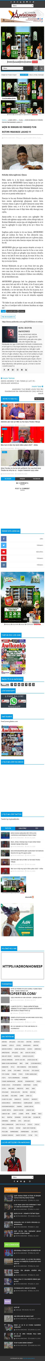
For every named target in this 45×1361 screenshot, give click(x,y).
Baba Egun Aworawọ (9, 1063)
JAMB (21, 1096)
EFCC (13, 1067)
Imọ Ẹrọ (11, 1088)
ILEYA (4, 1088)
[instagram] (17, 2)
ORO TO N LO (20, 1124)
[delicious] (33, 2)
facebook (36, 479)
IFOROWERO (17, 1085)
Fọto (4, 1078)
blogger (8, 479)
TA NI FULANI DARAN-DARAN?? (23, 1343)
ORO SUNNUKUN (7, 1124)
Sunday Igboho (7, 1135)
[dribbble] (30, 2)
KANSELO (18, 1099)
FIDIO (21, 1074)
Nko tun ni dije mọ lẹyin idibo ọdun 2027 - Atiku (19, 445)
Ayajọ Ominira (7, 1060)
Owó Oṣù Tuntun (29, 1128)
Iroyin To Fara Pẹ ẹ (10, 399)
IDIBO (39, 1081)
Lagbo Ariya (10, 75)
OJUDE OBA (27, 1117)
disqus (22, 479)
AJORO (30, 1049)
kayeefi (26, 1099)
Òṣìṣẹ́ (18, 1128)
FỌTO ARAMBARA (14, 1078)
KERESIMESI (6, 1103)
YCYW (30, 1135)
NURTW (9, 1117)
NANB (34, 1114)
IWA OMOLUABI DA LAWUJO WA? (24, 1316)
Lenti (14, 1114)
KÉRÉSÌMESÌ (17, 1103)
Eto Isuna (5, 1074)
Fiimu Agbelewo (31, 1074)
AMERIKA (38, 1049)
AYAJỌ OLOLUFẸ (28, 1056)
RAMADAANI (25, 1131)
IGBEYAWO (27, 1085)
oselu (30, 1124)
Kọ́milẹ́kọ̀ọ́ (28, 1103)
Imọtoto (20, 1088)
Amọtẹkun (5, 1052)
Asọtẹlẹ (17, 1056)
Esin (3, 1070)
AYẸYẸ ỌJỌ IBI (32, 1060)
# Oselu (21, 311)
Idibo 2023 (6, 1085)
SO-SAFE (35, 1131)
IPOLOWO (5, 1092)
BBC (21, 1063)
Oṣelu (11, 1045)
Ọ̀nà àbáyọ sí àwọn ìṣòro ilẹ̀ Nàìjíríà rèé (27, 1250)
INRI (33, 1088)
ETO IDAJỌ (35, 1070)
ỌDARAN (17, 1117)
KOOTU (37, 1103)
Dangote (5, 1067)
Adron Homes (7, 1049)
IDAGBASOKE (29, 1081)
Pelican (5, 1131)
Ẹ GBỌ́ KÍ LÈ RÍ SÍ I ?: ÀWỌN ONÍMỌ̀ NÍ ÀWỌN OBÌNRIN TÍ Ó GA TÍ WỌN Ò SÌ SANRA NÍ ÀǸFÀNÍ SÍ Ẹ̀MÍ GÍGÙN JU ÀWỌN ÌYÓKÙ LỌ (26, 1009)
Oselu (21, 120)
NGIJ (40, 1114)
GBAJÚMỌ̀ (22, 828)
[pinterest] (24, 2)
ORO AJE (27, 1121)
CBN (26, 1063)
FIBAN (14, 1074)
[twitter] (14, 2)
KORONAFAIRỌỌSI (8, 1106)
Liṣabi (21, 1114)
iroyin (25, 1092)
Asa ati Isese (30, 1052)
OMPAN (13, 1121)
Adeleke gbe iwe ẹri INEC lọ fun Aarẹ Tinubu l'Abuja (20, 422)
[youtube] (21, 2)
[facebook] (11, 2)
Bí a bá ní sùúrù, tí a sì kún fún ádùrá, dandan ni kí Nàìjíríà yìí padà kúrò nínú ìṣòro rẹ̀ (27, 1261)
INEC (27, 1088)
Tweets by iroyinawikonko (10, 819)
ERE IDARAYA (33, 1067)
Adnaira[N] (28, 897)
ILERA (35, 1085)
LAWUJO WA (6, 1114)
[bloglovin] (27, 2)
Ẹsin (9, 1070)
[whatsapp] (27, 1181)
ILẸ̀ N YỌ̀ (16, 1307)
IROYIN (5, 405)
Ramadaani (14, 1131)
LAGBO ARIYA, (32, 138)
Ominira (5, 1121)
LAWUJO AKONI (19, 1110)
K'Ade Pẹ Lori (7, 1099)
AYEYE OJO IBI (20, 1060)
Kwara (4, 1045)
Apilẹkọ (12, 1042)
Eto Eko (21, 1042)
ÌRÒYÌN (8, 828)
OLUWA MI (37, 1117)
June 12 (29, 1096)
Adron (4, 1042)
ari (22, 1052)
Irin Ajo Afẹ (15, 1092)
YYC (36, 1135)
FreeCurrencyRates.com (9, 721)
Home (4, 120)
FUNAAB (25, 1078)
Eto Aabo (17, 1070)
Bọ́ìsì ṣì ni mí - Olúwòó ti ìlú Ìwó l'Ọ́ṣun (26, 1213)
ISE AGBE (5, 1096)
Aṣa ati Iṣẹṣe (7, 1056)
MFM (27, 1114)
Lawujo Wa (30, 1110)
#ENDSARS (27, 1045)
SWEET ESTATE (21, 1135)
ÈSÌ (37, 828)
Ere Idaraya (21, 1067)
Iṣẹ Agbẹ (14, 1096)
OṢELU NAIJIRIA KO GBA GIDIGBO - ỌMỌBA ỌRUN (26, 997)
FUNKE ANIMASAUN (8, 1081)
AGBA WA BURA (20, 1049)
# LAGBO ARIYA (12, 311)
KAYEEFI (37, 1042)
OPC (19, 1121)
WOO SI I (40, 399)
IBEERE (20, 1081)
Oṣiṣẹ (18, 1045)
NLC (3, 1117)
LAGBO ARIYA (12, 120)
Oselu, (39, 138)
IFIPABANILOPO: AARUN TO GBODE (25, 1288)
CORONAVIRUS (36, 1063)
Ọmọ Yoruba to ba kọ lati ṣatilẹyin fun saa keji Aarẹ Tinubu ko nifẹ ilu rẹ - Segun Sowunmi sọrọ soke (21, 469)
